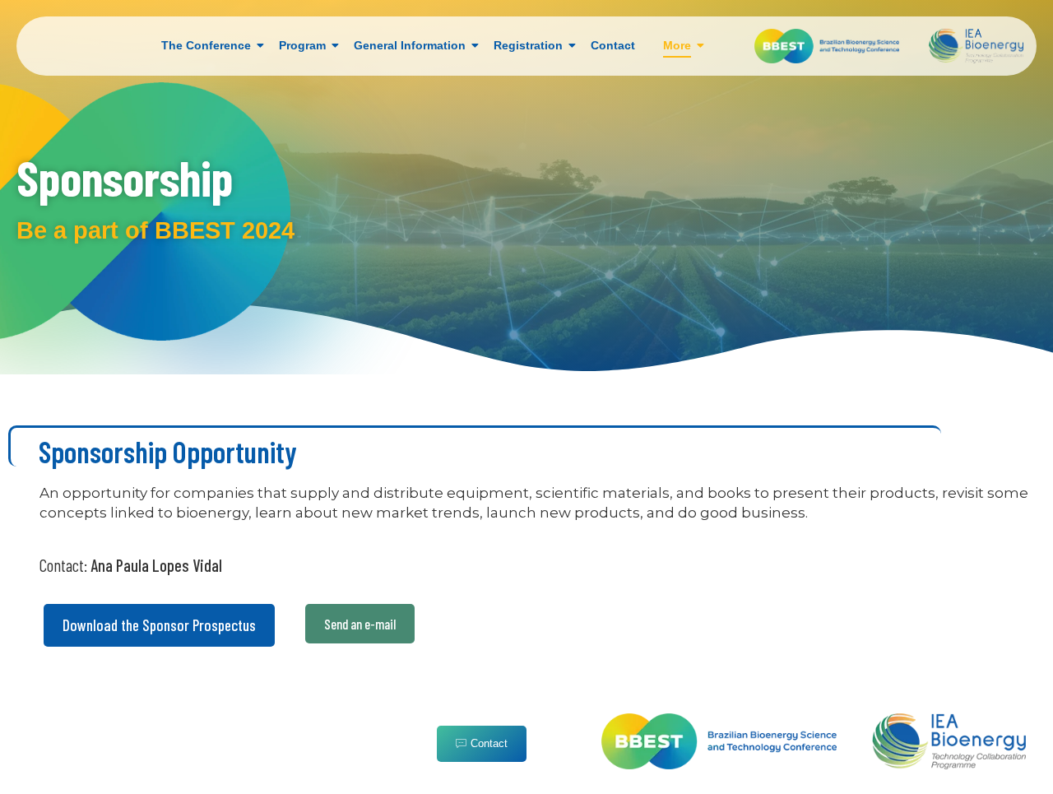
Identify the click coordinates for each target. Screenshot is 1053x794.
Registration (528, 45)
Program (302, 45)
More (677, 45)
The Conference (206, 45)
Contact (613, 45)
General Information (410, 45)
